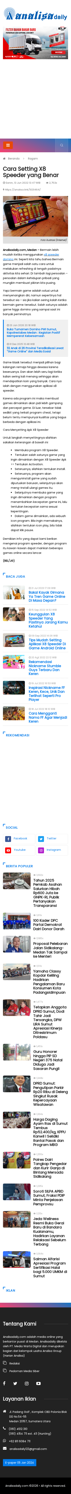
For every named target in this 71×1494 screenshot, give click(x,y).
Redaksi (14, 1363)
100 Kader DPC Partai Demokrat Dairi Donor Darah (48, 924)
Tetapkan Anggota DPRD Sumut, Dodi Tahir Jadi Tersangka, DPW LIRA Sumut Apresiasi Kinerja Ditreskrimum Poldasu (49, 1022)
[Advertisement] (35, 101)
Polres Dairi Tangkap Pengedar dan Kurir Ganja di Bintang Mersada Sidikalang (50, 1168)
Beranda (14, 159)
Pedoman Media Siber (24, 1371)
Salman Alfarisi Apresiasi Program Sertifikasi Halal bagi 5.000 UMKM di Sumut (50, 1267)
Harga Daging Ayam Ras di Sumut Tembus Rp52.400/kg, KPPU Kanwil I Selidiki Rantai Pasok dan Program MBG (50, 1132)
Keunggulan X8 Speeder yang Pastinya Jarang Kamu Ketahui (48, 620)
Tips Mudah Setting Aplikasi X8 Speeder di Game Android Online (47, 644)
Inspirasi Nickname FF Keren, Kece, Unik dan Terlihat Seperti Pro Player (47, 693)
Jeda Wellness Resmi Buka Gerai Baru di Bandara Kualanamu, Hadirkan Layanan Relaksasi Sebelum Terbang (49, 1231)
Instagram (54, 850)
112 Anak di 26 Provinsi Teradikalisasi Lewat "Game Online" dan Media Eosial (35, 349)
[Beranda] (35, 14)
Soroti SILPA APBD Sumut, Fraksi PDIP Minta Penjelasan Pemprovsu (49, 1197)
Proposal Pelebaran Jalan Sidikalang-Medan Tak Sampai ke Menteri (50, 950)
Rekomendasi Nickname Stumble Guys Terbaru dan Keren (45, 667)
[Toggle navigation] (8, 145)
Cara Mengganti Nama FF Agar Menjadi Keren (48, 717)
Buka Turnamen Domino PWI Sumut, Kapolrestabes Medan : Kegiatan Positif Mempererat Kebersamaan (33, 332)
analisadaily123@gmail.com (28, 1449)
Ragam (33, 159)
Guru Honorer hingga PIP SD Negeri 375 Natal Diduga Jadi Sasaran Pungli (48, 1060)
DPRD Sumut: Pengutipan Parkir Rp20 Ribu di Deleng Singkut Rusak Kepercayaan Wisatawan (50, 1094)
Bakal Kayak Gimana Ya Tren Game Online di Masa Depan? (47, 596)
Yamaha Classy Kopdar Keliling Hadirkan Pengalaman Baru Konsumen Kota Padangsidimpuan (49, 982)
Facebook (20, 838)
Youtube (20, 850)
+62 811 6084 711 (19, 1441)
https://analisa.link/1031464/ (23, 189)
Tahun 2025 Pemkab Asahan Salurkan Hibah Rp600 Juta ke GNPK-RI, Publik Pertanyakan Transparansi (47, 893)
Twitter (51, 838)
